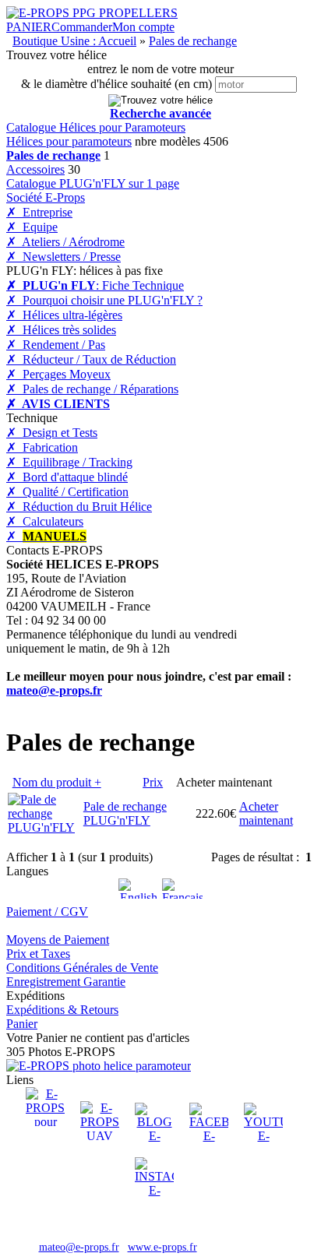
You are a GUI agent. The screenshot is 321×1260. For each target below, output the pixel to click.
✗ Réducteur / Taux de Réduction (91, 359)
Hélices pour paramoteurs (69, 141)
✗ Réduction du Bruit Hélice (79, 506)
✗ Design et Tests (51, 432)
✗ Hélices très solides (61, 329)
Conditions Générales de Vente (82, 967)
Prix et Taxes (38, 953)
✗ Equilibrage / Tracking (69, 462)
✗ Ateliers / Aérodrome (65, 241)
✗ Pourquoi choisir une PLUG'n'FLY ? (104, 300)
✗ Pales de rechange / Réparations (92, 389)
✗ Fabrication (42, 447)
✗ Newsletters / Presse (63, 256)
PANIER (28, 26)
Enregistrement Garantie (65, 981)
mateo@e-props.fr (54, 690)
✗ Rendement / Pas (55, 344)
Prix (153, 782)
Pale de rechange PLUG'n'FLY (125, 813)
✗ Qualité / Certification (67, 491)
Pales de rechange (193, 41)
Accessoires (35, 169)
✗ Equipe (32, 227)
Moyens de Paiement (57, 939)
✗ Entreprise (39, 212)
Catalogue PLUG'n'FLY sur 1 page (92, 183)
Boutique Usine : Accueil (74, 41)
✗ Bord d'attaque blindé (67, 477)
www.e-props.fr (162, 1247)
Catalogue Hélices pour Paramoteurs (95, 127)
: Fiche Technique (95, 285)
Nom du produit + (56, 782)
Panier (21, 1023)
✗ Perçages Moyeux (58, 374)
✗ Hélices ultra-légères (64, 315)
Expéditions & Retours (62, 1009)
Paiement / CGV (47, 911)
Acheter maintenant (266, 813)
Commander (81, 26)
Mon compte (143, 26)
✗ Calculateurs (44, 521)
